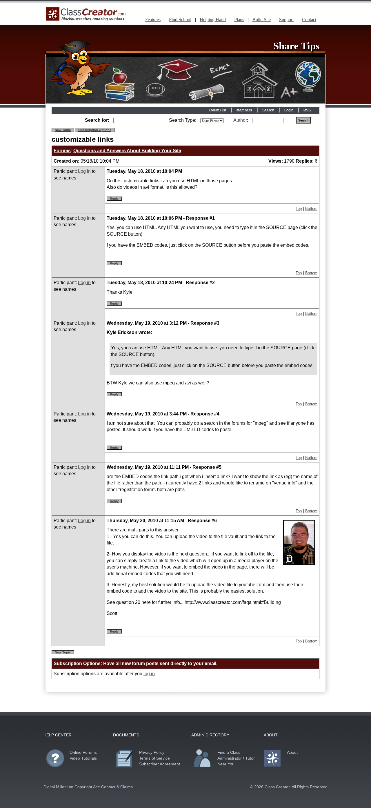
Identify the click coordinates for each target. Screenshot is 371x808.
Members (244, 110)
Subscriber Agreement (159, 764)
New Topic (63, 130)
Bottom (311, 208)
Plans (239, 19)
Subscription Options (94, 130)
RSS (307, 110)
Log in (84, 171)
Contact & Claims (117, 787)
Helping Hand (213, 19)
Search (268, 110)
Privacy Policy (151, 752)
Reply (114, 198)
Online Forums (83, 752)
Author (240, 120)
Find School (180, 19)
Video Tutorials (83, 758)
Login (288, 110)
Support (286, 19)
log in (149, 673)
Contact (309, 19)
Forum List (217, 110)
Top (299, 208)
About (292, 752)
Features (153, 19)
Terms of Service (154, 758)
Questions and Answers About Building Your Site (127, 150)
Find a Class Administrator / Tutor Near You (236, 758)
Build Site (261, 19)
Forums (62, 150)
